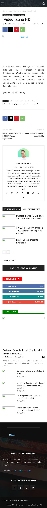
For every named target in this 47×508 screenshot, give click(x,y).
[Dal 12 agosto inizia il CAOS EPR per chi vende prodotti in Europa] (9, 398)
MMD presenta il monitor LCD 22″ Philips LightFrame (13, 136)
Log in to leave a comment (23, 268)
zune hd (26, 104)
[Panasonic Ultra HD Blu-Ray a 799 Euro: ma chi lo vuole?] (9, 218)
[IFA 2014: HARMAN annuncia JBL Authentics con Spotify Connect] (9, 230)
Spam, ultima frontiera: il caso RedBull (34, 134)
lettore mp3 (14, 101)
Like (41, 286)
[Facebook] (5, 29)
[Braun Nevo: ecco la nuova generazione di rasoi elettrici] (9, 410)
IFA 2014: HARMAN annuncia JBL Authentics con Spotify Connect (29, 231)
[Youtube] (23, 197)
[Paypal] (18, 193)
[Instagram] (13, 193)
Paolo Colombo (10, 24)
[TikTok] (34, 193)
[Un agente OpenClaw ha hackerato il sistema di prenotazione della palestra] (9, 386)
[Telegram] (29, 193)
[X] (10, 29)
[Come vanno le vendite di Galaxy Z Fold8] (9, 374)
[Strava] (23, 193)
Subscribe (39, 302)
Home (5, 11)
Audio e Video (14, 11)
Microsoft (7, 104)
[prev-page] (4, 252)
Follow (40, 291)
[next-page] (8, 252)
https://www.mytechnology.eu (23, 167)
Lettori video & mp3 (29, 11)
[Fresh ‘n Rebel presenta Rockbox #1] (9, 242)
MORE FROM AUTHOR (31, 209)
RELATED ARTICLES (12, 209)
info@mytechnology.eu (21, 470)
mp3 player (17, 104)
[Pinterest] (16, 29)
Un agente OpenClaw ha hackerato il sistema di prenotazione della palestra (30, 385)
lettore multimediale (28, 101)
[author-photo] (24, 160)
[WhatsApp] (22, 29)
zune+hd (35, 104)
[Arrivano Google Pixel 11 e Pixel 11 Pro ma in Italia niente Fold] (23, 332)
